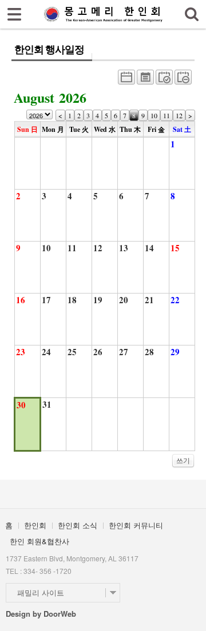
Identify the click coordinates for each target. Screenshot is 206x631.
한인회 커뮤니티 (136, 525)
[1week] (183, 80)
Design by (41, 613)
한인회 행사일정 (49, 49)
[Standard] (126, 80)
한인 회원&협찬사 (39, 541)
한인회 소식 (77, 525)
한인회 (35, 525)
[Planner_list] (145, 80)
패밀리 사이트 (40, 592)
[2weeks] (164, 80)
